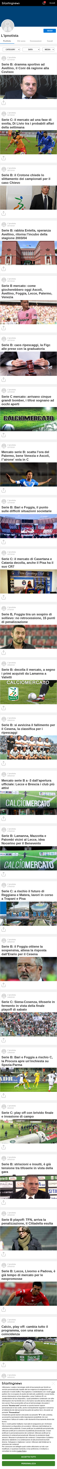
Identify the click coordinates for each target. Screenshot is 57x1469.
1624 (53, 1392)
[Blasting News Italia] (11, 3)
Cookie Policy (21, 1451)
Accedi (52, 3)
